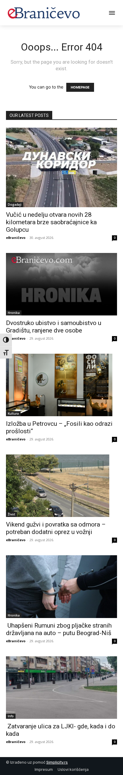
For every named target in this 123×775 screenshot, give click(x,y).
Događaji (14, 204)
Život (11, 514)
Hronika (14, 313)
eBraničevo (15, 237)
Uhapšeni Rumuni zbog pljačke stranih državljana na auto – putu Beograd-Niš (59, 629)
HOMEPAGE (80, 87)
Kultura (13, 413)
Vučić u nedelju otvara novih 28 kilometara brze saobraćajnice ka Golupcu (51, 222)
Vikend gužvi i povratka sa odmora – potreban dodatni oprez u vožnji (56, 528)
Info (11, 716)
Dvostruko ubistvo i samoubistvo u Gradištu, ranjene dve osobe (53, 326)
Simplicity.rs (57, 762)
